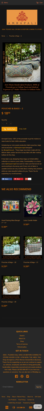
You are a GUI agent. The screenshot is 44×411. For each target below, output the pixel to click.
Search (22, 335)
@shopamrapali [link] (20, 147)
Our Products (12, 400)
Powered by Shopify (29, 403)
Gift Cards (38, 397)
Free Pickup (21, 400)
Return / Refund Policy (18, 397)
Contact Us (30, 400)
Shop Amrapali (16, 403)
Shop (22, 341)
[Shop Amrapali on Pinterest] (22, 377)
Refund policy (22, 347)
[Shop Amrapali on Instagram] (27, 377)
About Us (22, 338)
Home (3, 36)
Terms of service (22, 344)
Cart (40, 2)
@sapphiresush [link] (9, 150)
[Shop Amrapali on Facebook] (16, 377)
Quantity (4, 120)
